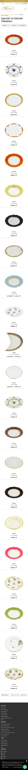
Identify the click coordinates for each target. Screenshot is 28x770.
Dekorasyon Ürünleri (5, 725)
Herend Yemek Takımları (6, 724)
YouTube (4, 758)
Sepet (25, 3)
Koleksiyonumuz (4, 713)
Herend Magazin (4, 711)
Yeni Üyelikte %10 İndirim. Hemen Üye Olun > (14, 1)
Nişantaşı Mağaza (4, 716)
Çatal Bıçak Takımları (5, 730)
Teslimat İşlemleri (4, 745)
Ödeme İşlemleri (4, 743)
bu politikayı (11, 767)
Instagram (4, 756)
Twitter (3, 754)
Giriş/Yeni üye (19, 3)
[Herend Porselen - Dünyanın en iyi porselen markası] (7, 9)
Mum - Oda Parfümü (5, 734)
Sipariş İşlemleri (4, 741)
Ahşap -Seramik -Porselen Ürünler (7, 727)
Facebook (4, 753)
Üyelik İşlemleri (4, 740)
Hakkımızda (3, 708)
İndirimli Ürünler (4, 735)
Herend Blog (4, 751)
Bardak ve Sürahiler (5, 729)
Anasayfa (3, 14)
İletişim (2, 719)
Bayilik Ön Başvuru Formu (6, 718)
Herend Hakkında (4, 709)
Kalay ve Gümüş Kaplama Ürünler (7, 732)
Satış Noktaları (4, 714)
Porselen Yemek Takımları (12, 14)
